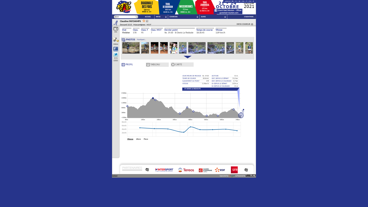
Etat (124, 30)
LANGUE (228, 1)
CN (250, 1)
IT (246, 1)
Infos (115, 31)
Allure (138, 139)
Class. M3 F (156, 30)
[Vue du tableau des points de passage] (148, 64)
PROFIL (129, 64)
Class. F (144, 30)
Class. (135, 30)
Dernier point (171, 30)
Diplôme (115, 44)
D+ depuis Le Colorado (221, 86)
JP (253, 1)
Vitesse (219, 30)
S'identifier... (249, 17)
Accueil (148, 17)
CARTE (178, 64)
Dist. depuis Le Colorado (221, 81)
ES (236, 1)
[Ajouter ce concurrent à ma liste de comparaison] (147, 21)
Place (146, 139)
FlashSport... (141, 40)
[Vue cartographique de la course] (173, 64)
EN (243, 1)
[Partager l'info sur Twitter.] (115, 54)
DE (239, 1)
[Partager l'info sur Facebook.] (115, 49)
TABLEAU (155, 64)
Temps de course (204, 30)
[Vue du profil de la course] (123, 64)
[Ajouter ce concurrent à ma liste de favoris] (144, 20)
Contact (116, 60)
